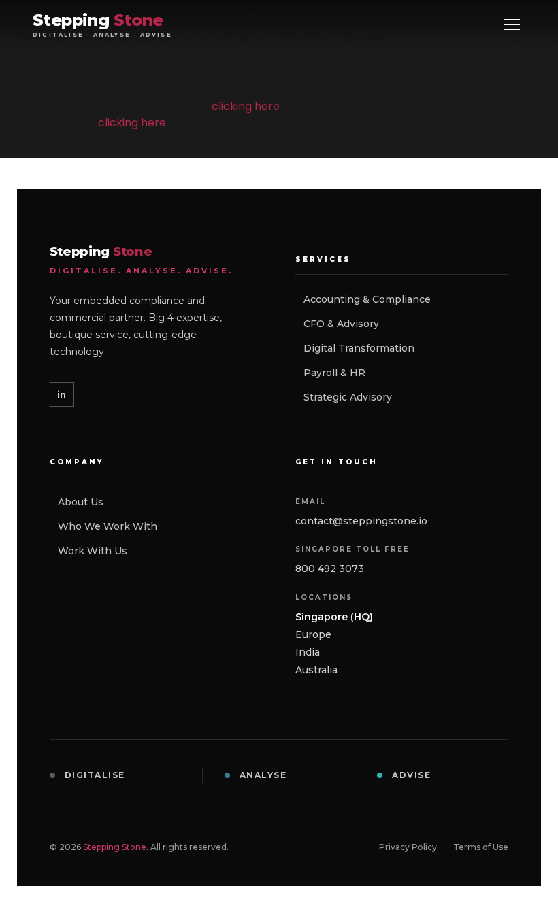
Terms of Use (480, 847)
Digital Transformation (358, 348)
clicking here (246, 106)
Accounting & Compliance (367, 299)
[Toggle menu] (511, 24)
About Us (80, 502)
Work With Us (92, 551)
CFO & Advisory (341, 324)
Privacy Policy (408, 847)
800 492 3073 (329, 568)
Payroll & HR (334, 373)
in (61, 394)
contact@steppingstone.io (361, 521)
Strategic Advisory (347, 397)
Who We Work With (107, 526)
